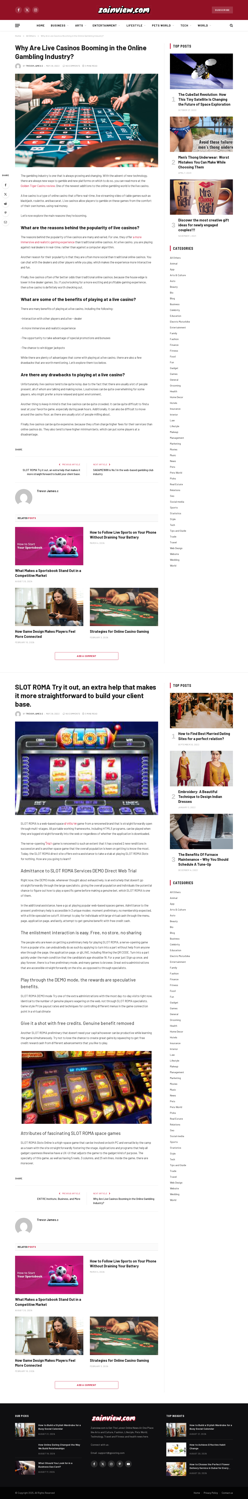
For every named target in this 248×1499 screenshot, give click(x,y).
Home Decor (176, 397)
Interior (174, 414)
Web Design (176, 548)
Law (172, 420)
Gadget (174, 368)
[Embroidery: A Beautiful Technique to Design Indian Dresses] (201, 768)
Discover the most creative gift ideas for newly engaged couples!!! (203, 225)
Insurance (175, 408)
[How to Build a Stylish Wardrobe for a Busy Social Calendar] (25, 1430)
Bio (171, 292)
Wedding (174, 559)
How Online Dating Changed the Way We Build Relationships (59, 1446)
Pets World (161, 25)
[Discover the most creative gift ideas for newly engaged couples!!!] (201, 197)
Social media (177, 501)
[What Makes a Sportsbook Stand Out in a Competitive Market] (49, 546)
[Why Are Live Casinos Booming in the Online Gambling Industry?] (86, 120)
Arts (79, 25)
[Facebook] (5, 185)
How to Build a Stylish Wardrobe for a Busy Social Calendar (59, 1426)
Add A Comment (86, 656)
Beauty (174, 286)
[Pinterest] (5, 212)
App (172, 269)
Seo (172, 495)
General (174, 379)
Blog (172, 298)
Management (177, 437)
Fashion (174, 339)
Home (41, 25)
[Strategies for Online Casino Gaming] (124, 607)
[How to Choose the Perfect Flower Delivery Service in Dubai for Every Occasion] (176, 1469)
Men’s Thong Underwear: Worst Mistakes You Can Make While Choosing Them (203, 162)
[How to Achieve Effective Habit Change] (176, 1449)
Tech (184, 25)
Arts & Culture (178, 275)
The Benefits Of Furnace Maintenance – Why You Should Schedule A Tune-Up (203, 859)
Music (173, 455)
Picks (173, 478)
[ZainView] (124, 10)
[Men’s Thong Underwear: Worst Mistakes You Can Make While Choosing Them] (201, 134)
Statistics (175, 513)
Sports (174, 507)
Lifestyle (135, 25)
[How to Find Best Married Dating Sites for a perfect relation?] (201, 710)
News (173, 461)
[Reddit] (5, 203)
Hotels (173, 402)
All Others (175, 257)
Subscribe (222, 10)
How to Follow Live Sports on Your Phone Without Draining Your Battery (123, 534)
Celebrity (175, 309)
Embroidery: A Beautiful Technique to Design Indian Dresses (200, 796)
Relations (175, 490)
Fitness (174, 350)
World (203, 25)
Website (174, 553)
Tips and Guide (178, 530)
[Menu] (17, 25)
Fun (172, 362)
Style (173, 519)
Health (173, 391)
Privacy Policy (211, 1492)
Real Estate (176, 484)
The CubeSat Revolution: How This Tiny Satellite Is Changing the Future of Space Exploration (204, 99)
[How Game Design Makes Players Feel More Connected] (49, 607)
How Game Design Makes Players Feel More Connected (45, 633)
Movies (173, 449)
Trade (173, 536)
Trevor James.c (34, 66)
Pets (172, 466)
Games (174, 373)
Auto (172, 280)
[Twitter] (5, 194)
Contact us (227, 1492)
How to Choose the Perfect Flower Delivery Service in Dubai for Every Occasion (209, 1466)
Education (175, 315)
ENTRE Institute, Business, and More (58, 1198)
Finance (174, 344)
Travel (173, 542)
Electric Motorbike (180, 321)
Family (173, 333)
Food (173, 356)
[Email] (5, 222)
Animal (173, 263)
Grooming (175, 385)
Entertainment (105, 25)
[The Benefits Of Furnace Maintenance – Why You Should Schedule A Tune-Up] (201, 831)
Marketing (175, 443)
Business (58, 25)
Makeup (174, 431)
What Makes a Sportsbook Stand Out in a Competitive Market (48, 573)
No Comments (73, 66)
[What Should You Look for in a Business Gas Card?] (25, 1468)
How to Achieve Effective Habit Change (207, 1446)
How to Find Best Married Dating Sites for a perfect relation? (204, 736)
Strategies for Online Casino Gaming (119, 631)
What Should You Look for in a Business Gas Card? (55, 1464)
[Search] (231, 25)
